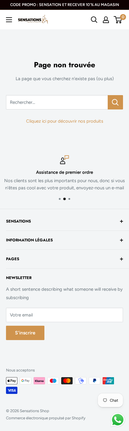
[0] (118, 19)
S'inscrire (25, 333)
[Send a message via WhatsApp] (118, 420)
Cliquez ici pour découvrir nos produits (64, 121)
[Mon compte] (106, 19)
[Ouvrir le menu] (9, 19)
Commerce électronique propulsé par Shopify (46, 418)
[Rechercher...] (115, 102)
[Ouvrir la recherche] (94, 19)
